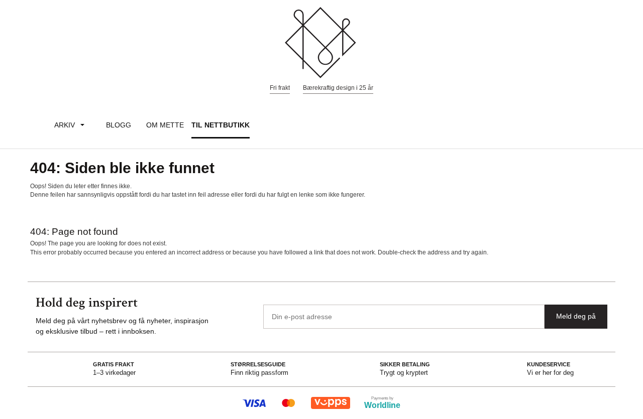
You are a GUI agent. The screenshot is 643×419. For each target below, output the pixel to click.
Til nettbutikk (220, 125)
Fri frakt (280, 87)
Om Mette (165, 125)
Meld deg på (576, 316)
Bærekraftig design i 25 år (338, 87)
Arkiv (64, 125)
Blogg (118, 125)
